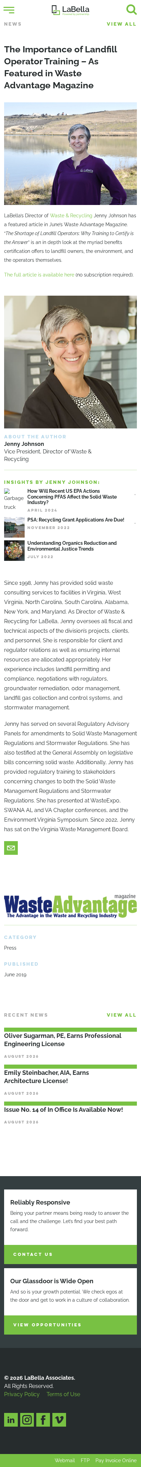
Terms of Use (63, 1394)
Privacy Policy (22, 1394)
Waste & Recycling (71, 215)
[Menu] (8, 10)
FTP (85, 1460)
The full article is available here (39, 275)
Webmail (65, 1460)
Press (10, 948)
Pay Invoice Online (116, 1460)
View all (122, 24)
